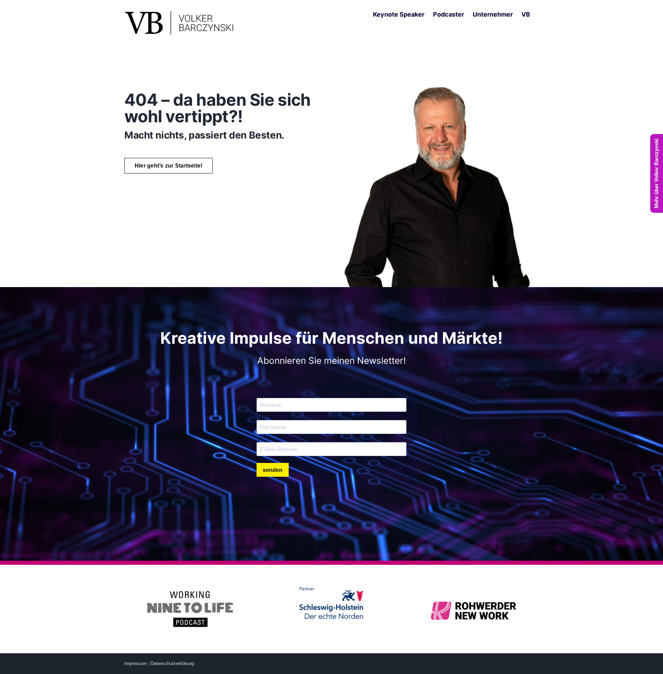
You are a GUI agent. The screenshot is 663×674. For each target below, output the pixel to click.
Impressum (135, 663)
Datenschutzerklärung (172, 663)
